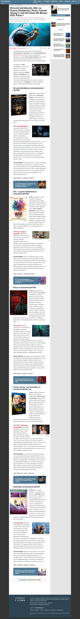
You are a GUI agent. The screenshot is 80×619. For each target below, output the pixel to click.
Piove (18, 325)
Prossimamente (65, 3)
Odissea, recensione (8, 3)
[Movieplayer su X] (18, 600)
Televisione (47, 1)
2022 (61, 10)
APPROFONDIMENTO (13, 48)
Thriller (66, 10)
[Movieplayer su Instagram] (20, 600)
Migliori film (47, 3)
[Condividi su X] (43, 48)
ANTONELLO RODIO (22, 48)
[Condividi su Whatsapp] (46, 48)
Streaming (67, 1)
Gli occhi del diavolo (22, 126)
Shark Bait (20, 522)
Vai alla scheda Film (60, 15)
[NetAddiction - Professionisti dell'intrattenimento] (39, 607)
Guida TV (74, 1)
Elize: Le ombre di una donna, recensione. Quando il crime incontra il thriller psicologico (59, 55)
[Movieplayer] (20, 598)
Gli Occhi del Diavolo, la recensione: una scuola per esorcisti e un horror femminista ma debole (63, 24)
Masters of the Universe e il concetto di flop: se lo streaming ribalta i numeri (58, 34)
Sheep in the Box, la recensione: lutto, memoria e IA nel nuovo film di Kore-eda (59, 45)
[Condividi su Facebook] (40, 48)
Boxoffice (77, 3)
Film (35, 1)
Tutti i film (53, 3)
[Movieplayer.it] (6, 1)
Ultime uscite (58, 3)
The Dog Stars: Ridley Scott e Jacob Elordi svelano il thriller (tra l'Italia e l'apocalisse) (59, 39)
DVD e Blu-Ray (71, 3)
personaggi (54, 1)
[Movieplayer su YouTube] (22, 600)
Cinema (61, 1)
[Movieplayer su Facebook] (15, 600)
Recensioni (41, 3)
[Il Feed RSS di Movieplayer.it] (24, 600)
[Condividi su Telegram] (48, 48)
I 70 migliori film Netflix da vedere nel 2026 (58, 50)
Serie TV (40, 1)
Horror (63, 10)
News (37, 3)
